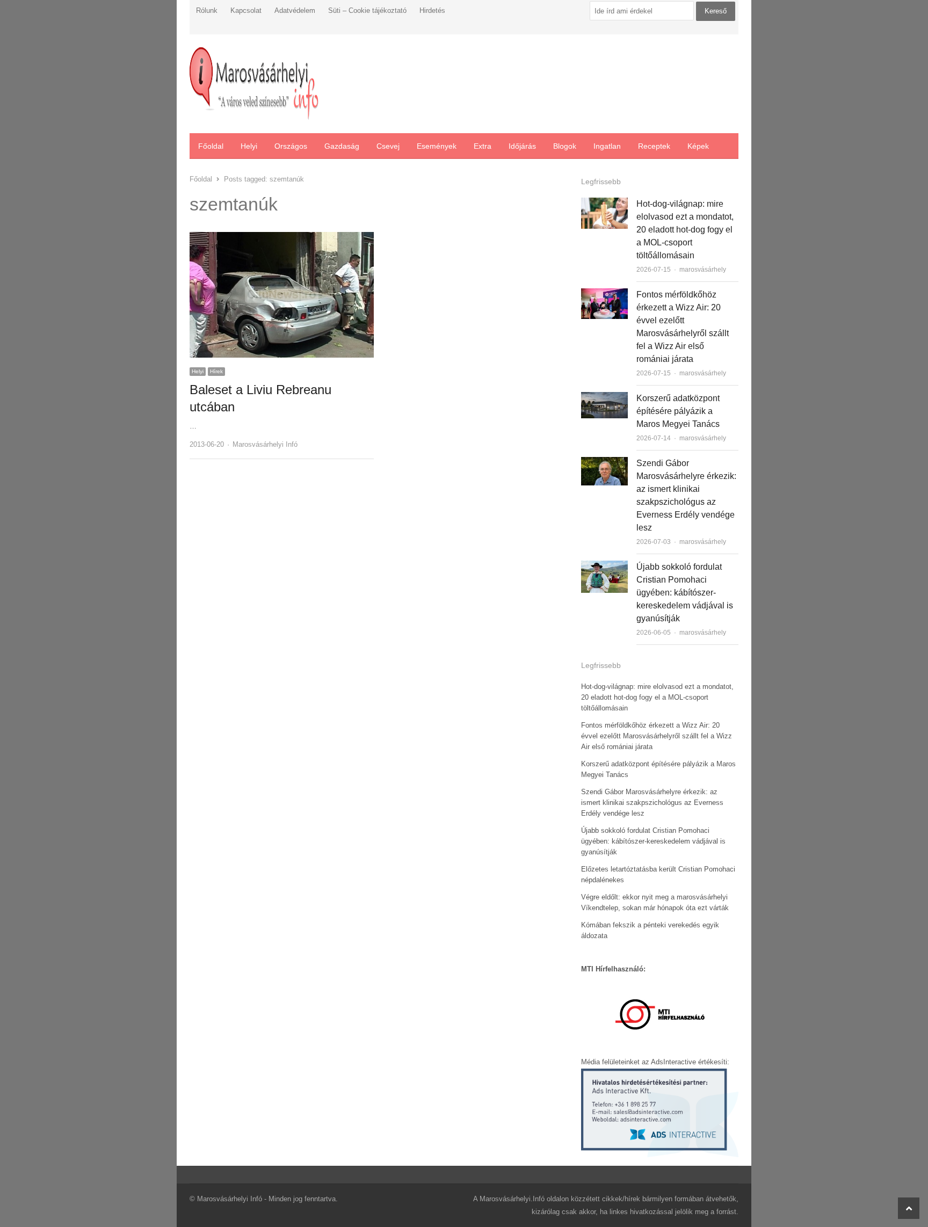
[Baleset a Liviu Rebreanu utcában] (282, 238)
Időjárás (522, 146)
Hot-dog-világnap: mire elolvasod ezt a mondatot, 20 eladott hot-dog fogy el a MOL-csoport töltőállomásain (685, 229)
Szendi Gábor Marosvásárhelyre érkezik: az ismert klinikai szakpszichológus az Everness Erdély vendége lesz (652, 802)
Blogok (564, 146)
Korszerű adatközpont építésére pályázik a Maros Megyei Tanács (678, 411)
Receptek (654, 146)
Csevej (388, 146)
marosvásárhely (702, 269)
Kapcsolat (246, 10)
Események (436, 146)
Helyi (249, 146)
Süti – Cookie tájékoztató (367, 10)
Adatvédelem (294, 10)
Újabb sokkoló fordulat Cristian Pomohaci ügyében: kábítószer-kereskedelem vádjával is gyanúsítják (684, 592)
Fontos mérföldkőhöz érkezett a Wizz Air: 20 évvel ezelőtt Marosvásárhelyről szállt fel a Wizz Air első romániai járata (656, 736)
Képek (698, 146)
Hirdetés (432, 10)
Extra (482, 146)
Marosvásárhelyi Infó (265, 444)
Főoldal (210, 146)
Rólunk (207, 10)
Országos (290, 146)
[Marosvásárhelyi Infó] (254, 83)
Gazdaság (341, 146)
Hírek (216, 371)
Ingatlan (607, 146)
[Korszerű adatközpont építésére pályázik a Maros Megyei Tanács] (604, 398)
